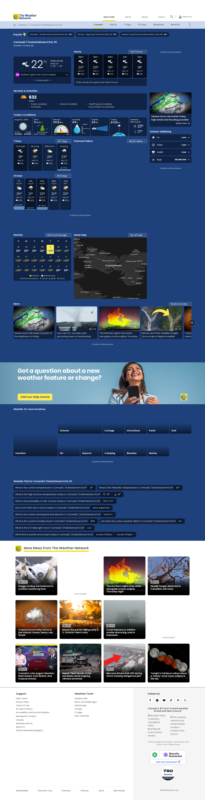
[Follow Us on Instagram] (157, 700)
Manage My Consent (26, 716)
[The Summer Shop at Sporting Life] (180, 445)
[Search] (171, 16)
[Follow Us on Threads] (178, 700)
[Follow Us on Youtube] (164, 700)
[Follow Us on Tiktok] (171, 700)
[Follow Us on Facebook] (150, 700)
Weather (23, 25)
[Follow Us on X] (185, 700)
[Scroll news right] (191, 322)
